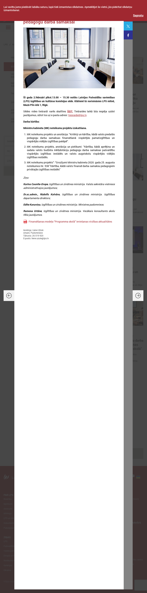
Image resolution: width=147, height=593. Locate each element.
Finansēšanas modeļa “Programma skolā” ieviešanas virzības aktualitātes (70, 221)
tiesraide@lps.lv (77, 115)
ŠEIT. (70, 111)
